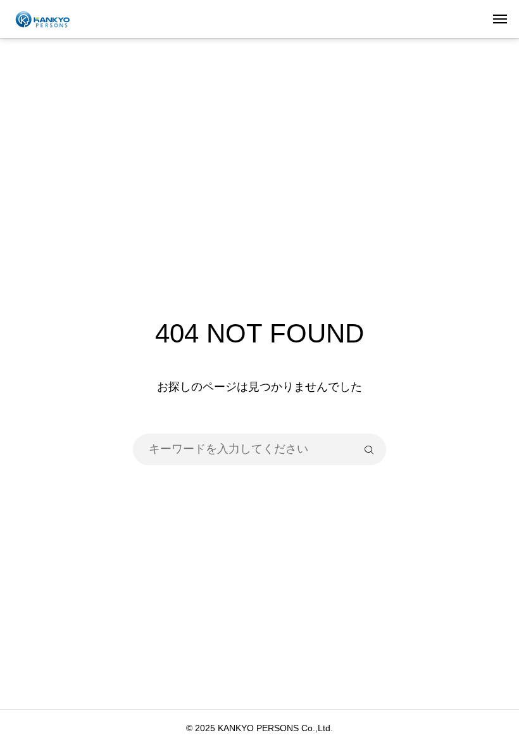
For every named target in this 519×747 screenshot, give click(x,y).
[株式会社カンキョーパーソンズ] (52, 19)
